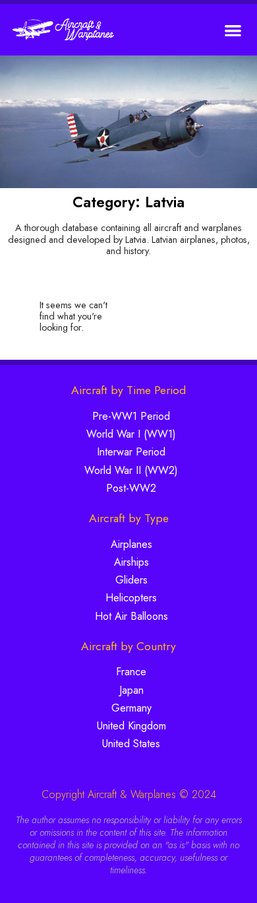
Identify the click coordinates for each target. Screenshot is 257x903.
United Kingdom (131, 725)
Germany (131, 708)
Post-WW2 (131, 488)
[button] (233, 30)
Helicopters (131, 597)
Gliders (131, 579)
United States (131, 743)
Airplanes (131, 544)
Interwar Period (131, 451)
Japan (131, 690)
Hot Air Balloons (131, 616)
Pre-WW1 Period (131, 416)
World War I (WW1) (131, 434)
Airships (131, 562)
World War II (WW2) (131, 470)
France (131, 671)
